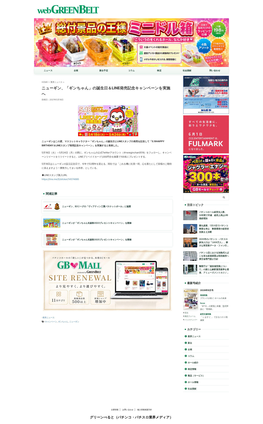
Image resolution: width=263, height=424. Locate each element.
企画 (76, 70)
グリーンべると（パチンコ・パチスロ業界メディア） (131, 417)
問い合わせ (214, 70)
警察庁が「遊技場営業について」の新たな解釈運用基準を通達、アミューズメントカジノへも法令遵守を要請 (214, 269)
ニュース (48, 70)
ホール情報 (193, 382)
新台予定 (103, 70)
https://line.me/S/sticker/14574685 (60, 179)
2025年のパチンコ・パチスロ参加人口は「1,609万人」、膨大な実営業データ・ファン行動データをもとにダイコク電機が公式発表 (214, 242)
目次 (186, 313)
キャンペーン (51, 321)
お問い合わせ (127, 409)
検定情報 (192, 369)
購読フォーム (190, 316)
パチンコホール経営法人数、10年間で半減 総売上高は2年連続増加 (213, 215)
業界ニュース (48, 317)
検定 (159, 70)
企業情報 (114, 409)
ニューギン (74, 321)
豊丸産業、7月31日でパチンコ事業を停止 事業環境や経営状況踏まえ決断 (214, 228)
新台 (190, 343)
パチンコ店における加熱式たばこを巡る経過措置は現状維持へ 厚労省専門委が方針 (214, 255)
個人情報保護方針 (144, 409)
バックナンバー (191, 320)
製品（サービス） (196, 375)
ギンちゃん (63, 321)
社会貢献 (187, 70)
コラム (131, 70)
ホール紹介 (193, 362)
